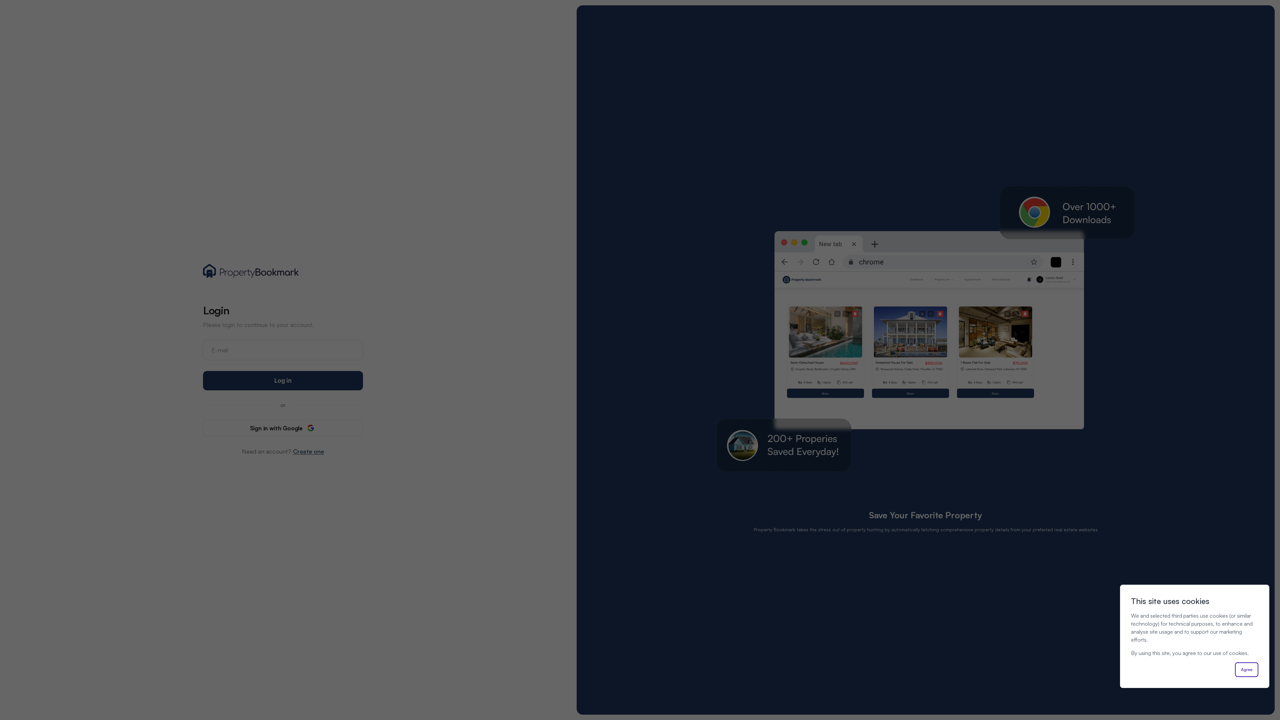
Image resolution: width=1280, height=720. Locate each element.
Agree (1246, 669)
